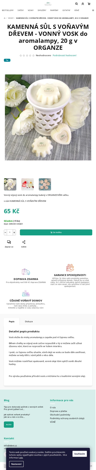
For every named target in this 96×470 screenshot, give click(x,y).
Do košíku (57, 232)
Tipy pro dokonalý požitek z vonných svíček (23, 407)
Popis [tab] (11, 321)
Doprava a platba (58, 411)
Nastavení (16, 464)
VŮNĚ (53, 422)
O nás (53, 407)
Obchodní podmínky (60, 414)
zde (21, 457)
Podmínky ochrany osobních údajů (67, 418)
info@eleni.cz (10, 445)
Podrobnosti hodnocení (64, 55)
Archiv (9, 424)
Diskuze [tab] (29, 321)
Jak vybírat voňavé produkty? (17, 414)
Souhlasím (79, 453)
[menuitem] (8, 10)
